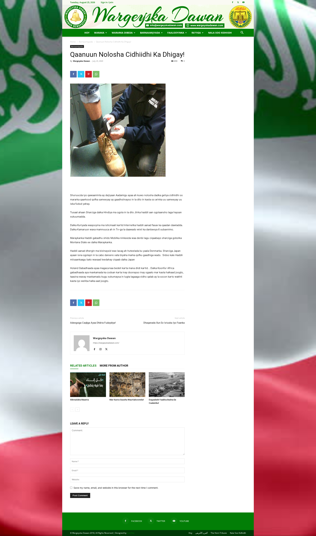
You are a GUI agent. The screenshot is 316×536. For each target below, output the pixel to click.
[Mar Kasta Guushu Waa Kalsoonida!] (127, 384)
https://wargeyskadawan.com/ (106, 343)
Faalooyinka (175, 32)
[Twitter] (238, 2)
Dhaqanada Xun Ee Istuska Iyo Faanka (164, 322)
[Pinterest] (88, 74)
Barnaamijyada (150, 32)
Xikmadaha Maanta (79, 399)
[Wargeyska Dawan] (158, 17)
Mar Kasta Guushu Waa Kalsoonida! (126, 399)
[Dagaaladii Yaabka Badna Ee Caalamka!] (167, 384)
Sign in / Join (107, 2)
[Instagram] (101, 349)
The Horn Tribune (219, 533)
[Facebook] (232, 2)
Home (73, 41)
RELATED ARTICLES (83, 365)
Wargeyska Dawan (81, 61)
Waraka (99, 32)
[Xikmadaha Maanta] (88, 384)
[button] (242, 33)
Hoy (87, 32)
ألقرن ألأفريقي (201, 533)
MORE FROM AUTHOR (114, 365)
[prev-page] (72, 410)
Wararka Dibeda (122, 32)
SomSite (130, 533)
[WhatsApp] (96, 74)
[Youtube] (243, 2)
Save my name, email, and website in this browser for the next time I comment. (116, 487)
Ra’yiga (196, 32)
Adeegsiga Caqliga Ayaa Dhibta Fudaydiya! (93, 322)
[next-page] (77, 410)
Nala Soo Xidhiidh (220, 32)
